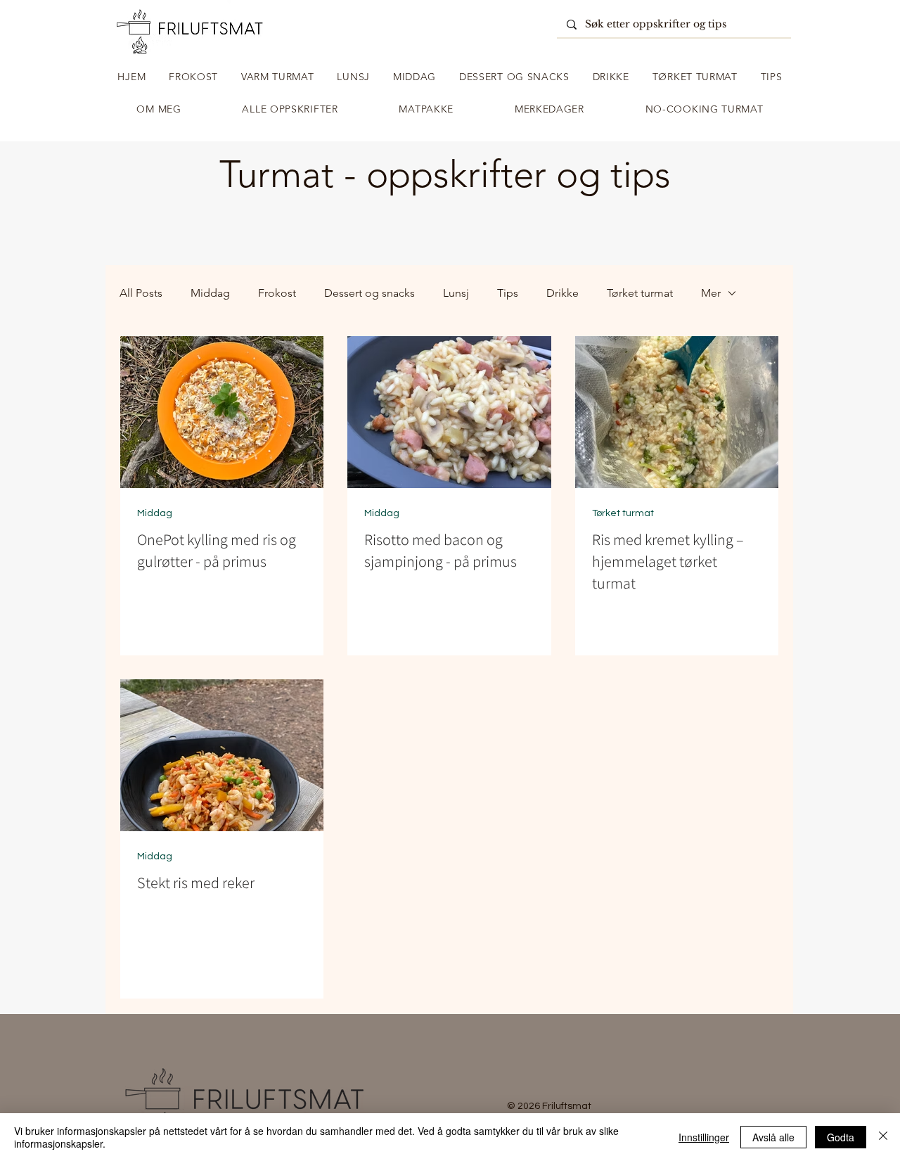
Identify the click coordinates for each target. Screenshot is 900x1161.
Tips (507, 293)
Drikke (562, 293)
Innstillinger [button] (704, 1137)
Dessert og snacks (369, 293)
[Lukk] (883, 1137)
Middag (210, 293)
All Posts (141, 293)
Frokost (277, 293)
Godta (840, 1137)
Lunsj (456, 293)
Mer (711, 293)
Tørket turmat (640, 293)
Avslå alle (773, 1137)
